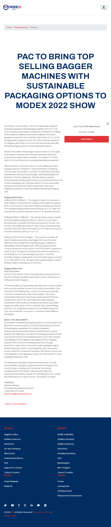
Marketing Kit (64, 463)
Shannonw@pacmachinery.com (18, 394)
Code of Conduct (12, 473)
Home (9, 27)
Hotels (60, 481)
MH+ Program (64, 468)
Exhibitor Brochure (66, 439)
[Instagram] (25, 505)
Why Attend (9, 454)
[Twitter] (5, 505)
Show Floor (9, 444)
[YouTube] (12, 505)
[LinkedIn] (32, 505)
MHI (12, 512)
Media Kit (8, 486)
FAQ (6, 463)
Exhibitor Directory (12, 439)
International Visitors (13, 458)
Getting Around (64, 491)
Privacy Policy (10, 516)
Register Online (11, 435)
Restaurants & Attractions (70, 496)
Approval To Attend (13, 468)
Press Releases (21, 27)
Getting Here (63, 486)
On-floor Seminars (12, 449)
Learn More (86, 139)
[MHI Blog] (38, 505)
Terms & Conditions (42, 512)
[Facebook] (18, 505)
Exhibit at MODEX (65, 435)
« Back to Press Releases (15, 404)
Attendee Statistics (66, 454)
